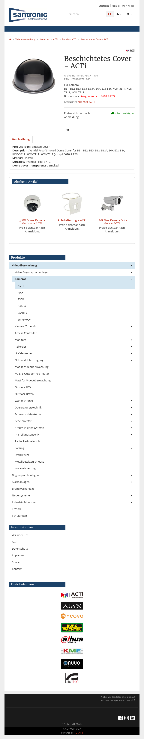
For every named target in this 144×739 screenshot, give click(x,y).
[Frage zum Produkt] (67, 130)
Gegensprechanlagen (25, 475)
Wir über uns (20, 535)
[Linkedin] (132, 718)
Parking (19, 448)
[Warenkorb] (129, 14)
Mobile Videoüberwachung (32, 367)
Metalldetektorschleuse (29, 461)
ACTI (21, 285)
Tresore (17, 509)
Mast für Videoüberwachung (33, 380)
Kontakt (115, 5)
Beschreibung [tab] (21, 139)
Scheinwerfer (23, 421)
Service (16, 562)
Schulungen (19, 515)
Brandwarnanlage (23, 488)
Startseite (104, 5)
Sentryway (24, 319)
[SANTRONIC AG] (28, 15)
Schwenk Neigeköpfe (28, 414)
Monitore (20, 340)
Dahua (22, 306)
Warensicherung (25, 468)
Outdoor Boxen (24, 394)
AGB (14, 542)
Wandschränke (24, 400)
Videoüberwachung (24, 265)
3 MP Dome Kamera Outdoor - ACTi (32, 222)
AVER (21, 299)
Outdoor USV (23, 387)
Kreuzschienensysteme (29, 428)
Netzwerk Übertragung (29, 360)
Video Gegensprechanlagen (32, 272)
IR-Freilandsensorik (27, 434)
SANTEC (23, 313)
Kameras (20, 279)
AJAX (20, 292)
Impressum (19, 555)
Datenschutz (20, 548)
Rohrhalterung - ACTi (72, 220)
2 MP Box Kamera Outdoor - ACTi (112, 222)
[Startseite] (10, 39)
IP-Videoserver (24, 353)
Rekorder (20, 346)
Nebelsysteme (21, 495)
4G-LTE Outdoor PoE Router (32, 373)
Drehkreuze (22, 455)
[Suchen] (109, 14)
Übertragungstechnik (28, 407)
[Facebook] (120, 718)
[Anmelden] (119, 14)
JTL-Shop (78, 732)
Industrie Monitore (24, 502)
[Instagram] (126, 718)
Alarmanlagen (21, 482)
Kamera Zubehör (25, 326)
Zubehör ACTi (86, 102)
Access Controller (26, 333)
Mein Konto (128, 5)
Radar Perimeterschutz (29, 441)
